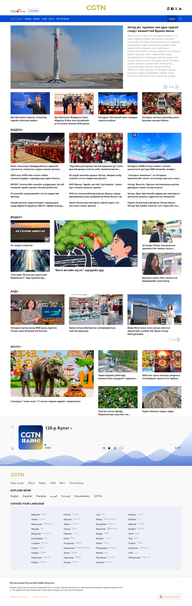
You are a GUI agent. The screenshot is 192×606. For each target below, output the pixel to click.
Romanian (105, 557)
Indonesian (77, 548)
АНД (14, 291)
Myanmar (107, 528)
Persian (103, 538)
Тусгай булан (76, 482)
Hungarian (73, 543)
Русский (65, 496)
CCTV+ (98, 496)
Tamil (133, 533)
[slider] (45, 445)
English (15, 496)
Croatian (39, 543)
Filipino (38, 562)
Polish (102, 543)
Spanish (136, 524)
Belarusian (42, 524)
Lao (100, 514)
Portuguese (106, 548)
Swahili (136, 528)
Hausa (70, 528)
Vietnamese (139, 557)
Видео (16, 217)
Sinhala (135, 519)
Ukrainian (138, 548)
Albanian (38, 514)
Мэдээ (31, 482)
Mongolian (105, 524)
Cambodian (39, 538)
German (72, 519)
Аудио (172, 18)
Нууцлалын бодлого (19, 596)
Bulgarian (41, 533)
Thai (132, 538)
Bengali (37, 528)
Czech (37, 548)
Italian (70, 552)
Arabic (38, 519)
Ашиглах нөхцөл (40, 596)
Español (27, 496)
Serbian (136, 514)
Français (41, 496)
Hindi (69, 538)
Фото (15, 347)
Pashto (102, 552)
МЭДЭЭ (16, 129)
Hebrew (71, 533)
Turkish (135, 543)
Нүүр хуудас (17, 482)
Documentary (82, 496)
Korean (71, 562)
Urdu (133, 552)
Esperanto (41, 557)
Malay (106, 519)
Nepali (102, 533)
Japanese (72, 557)
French (71, 514)
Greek (71, 524)
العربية (53, 496)
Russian (104, 562)
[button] (165, 87)
